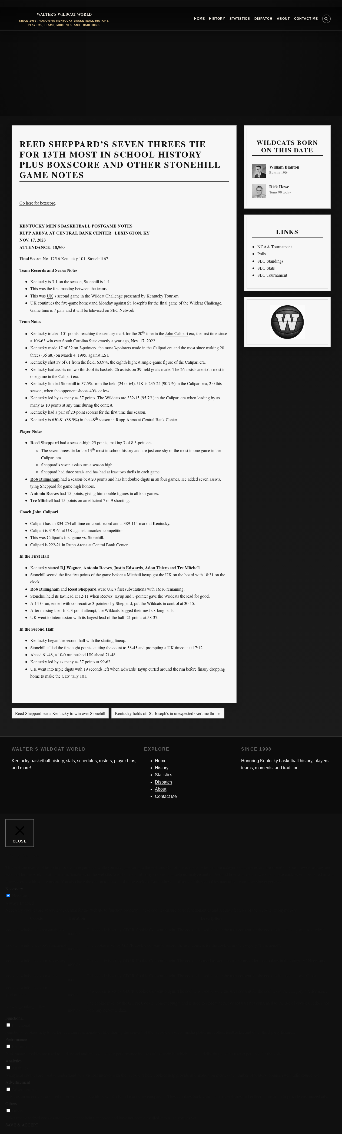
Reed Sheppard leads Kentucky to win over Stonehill (60, 713)
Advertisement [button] (17, 1082)
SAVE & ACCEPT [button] (21, 1125)
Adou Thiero (157, 567)
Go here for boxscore (37, 203)
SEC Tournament (272, 275)
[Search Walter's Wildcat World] (326, 19)
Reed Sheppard (44, 442)
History (217, 19)
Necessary (20, 895)
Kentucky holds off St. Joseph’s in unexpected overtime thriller (168, 713)
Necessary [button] (14, 888)
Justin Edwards (128, 567)
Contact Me (306, 19)
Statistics (240, 19)
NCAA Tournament (274, 246)
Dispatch (263, 19)
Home (199, 19)
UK (50, 296)
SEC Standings (270, 261)
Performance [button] (16, 1039)
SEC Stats (266, 268)
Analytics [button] (13, 1060)
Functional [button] (14, 1018)
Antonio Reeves (44, 493)
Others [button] (11, 1103)
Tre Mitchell (41, 500)
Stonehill (95, 258)
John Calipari (176, 333)
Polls (261, 253)
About (283, 19)
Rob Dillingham (44, 479)
